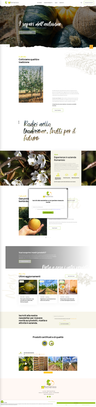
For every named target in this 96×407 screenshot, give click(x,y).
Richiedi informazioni (89, 2)
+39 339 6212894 (45, 392)
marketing (27, 297)
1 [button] (3, 46)
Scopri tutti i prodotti (71, 200)
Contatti (61, 2)
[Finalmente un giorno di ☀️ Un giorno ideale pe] (70, 364)
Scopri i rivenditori (24, 261)
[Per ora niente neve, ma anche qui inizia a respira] (41, 364)
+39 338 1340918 (56, 392)
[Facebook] (50, 396)
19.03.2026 (42, 297)
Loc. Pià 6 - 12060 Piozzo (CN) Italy (49, 391)
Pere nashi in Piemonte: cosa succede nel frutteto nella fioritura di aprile (27, 300)
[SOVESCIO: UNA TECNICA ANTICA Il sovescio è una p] (55, 364)
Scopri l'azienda (58, 110)
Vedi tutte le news (71, 276)
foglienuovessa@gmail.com (49, 394)
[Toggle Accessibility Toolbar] (2, 401)
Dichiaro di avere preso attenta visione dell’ (48, 209)
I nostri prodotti (48, 2)
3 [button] (7, 46)
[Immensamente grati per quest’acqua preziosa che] (26, 364)
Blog (56, 2)
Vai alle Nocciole (26, 35)
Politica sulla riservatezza (51, 401)
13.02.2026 (62, 297)
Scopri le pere (54, 228)
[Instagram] (47, 396)
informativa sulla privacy (56, 209)
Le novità (21, 281)
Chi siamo (39, 2)
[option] (48, 26)
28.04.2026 (22, 297)
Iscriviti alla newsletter (64, 323)
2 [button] (5, 46)
